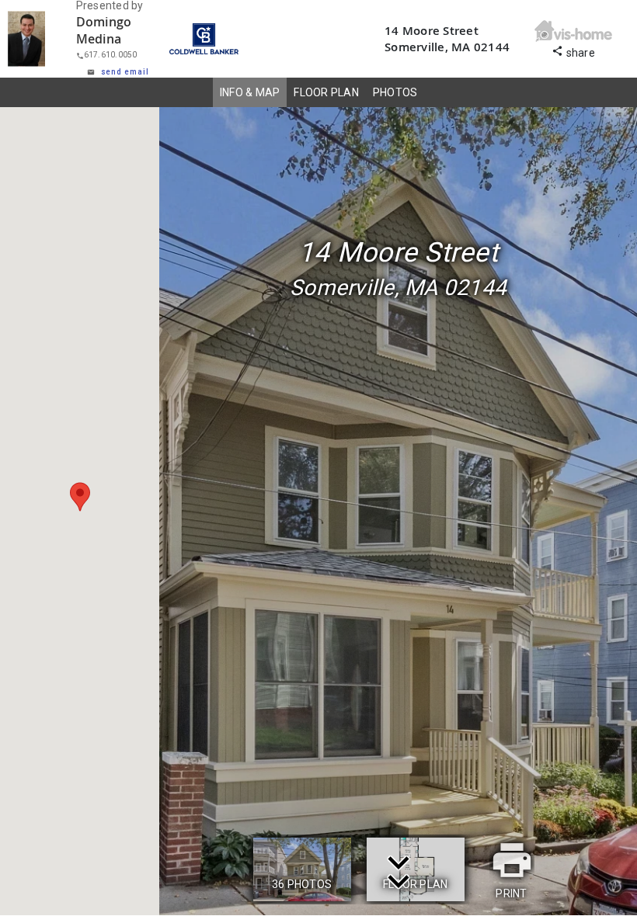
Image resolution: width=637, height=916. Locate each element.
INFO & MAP (250, 92)
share (573, 51)
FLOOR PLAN (326, 92)
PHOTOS (395, 92)
